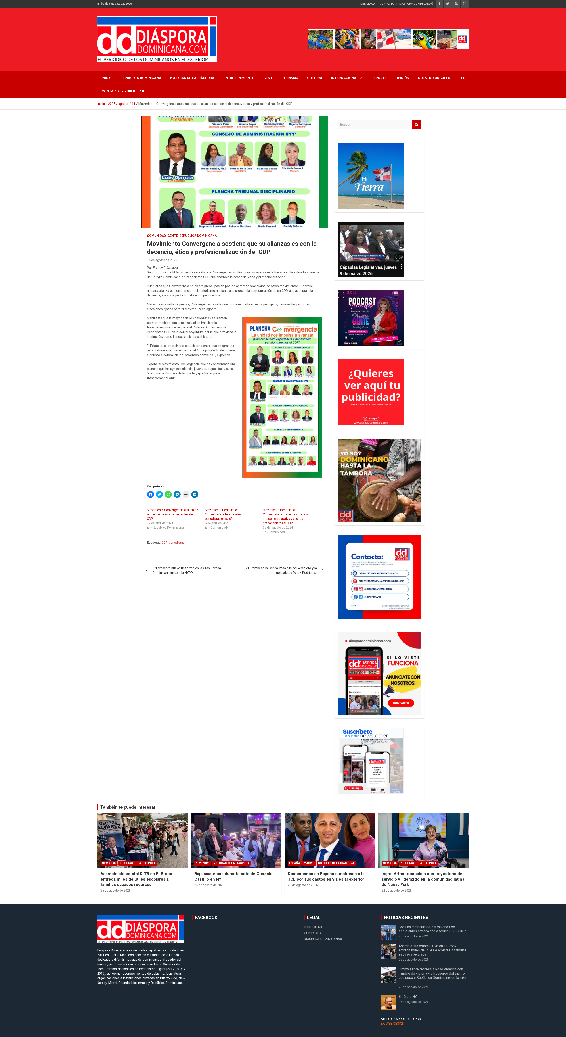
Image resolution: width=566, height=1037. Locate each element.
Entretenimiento (238, 78)
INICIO (107, 78)
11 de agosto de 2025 (162, 260)
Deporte (379, 78)
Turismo (290, 78)
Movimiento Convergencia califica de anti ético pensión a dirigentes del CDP (172, 514)
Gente (268, 78)
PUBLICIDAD (367, 3)
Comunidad (156, 236)
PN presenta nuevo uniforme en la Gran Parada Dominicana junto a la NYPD (187, 570)
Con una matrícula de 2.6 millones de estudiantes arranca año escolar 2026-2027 (432, 929)
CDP (165, 542)
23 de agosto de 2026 (303, 885)
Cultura (314, 78)
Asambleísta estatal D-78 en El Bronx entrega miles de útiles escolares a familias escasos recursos (136, 879)
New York (109, 863)
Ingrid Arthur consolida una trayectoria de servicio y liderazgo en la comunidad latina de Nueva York (423, 879)
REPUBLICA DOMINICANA (140, 78)
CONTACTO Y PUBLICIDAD (123, 91)
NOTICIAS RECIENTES (406, 917)
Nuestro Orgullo (434, 78)
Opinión (402, 78)
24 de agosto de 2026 (209, 885)
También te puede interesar (128, 807)
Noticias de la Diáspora (138, 863)
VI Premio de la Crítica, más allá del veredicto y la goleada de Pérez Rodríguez (281, 570)
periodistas (176, 542)
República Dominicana (198, 236)
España (294, 863)
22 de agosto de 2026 (397, 890)
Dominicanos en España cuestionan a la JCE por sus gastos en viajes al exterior (326, 876)
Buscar (416, 125)
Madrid (309, 863)
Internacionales (347, 78)
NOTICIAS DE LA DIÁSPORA (192, 78)
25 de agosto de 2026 (116, 890)
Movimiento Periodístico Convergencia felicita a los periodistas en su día (223, 514)
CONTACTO (387, 3)
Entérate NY (408, 997)
